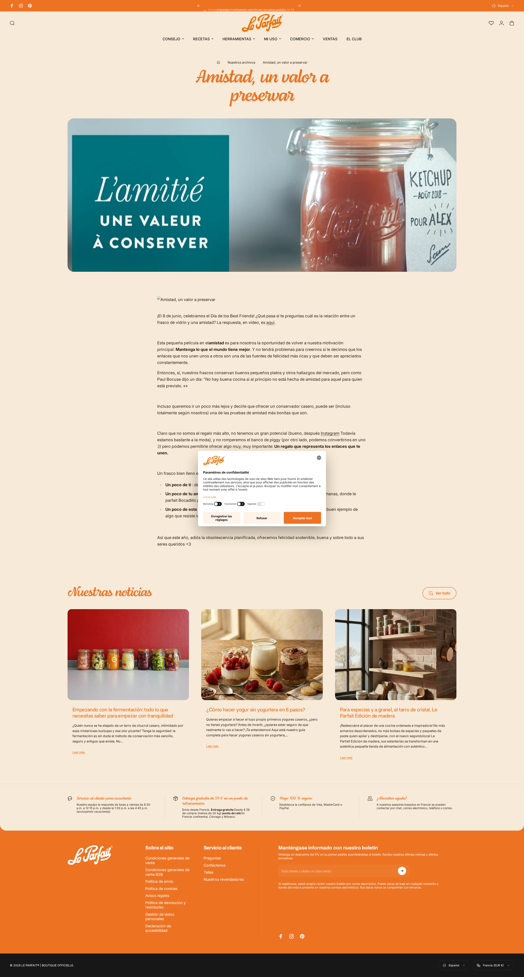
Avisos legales (157, 895)
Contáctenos (214, 865)
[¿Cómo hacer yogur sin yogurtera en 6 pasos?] (262, 654)
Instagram (330, 433)
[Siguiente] (299, 5)
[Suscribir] (402, 871)
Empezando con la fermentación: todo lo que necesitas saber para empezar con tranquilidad (122, 713)
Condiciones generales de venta (167, 860)
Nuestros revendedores (224, 879)
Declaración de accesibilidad (158, 928)
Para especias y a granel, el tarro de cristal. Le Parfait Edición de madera (388, 713)
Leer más (78, 752)
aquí (270, 322)
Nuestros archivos (241, 62)
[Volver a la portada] (218, 62)
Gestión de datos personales (159, 916)
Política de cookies (161, 888)
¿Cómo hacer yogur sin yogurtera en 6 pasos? (255, 710)
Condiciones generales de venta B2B (167, 872)
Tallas (208, 872)
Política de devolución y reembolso (165, 905)
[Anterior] (198, 5)
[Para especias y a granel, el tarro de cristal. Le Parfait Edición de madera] (395, 654)
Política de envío (159, 881)
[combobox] (503, 5)
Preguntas (212, 858)
